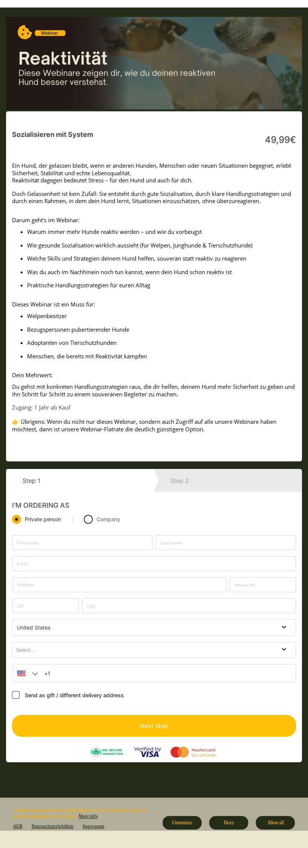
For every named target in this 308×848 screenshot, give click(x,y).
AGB (18, 826)
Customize (182, 822)
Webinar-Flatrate (102, 429)
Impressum (93, 826)
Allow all (275, 822)
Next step (154, 726)
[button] (25, 673)
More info (88, 816)
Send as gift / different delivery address (74, 695)
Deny (229, 822)
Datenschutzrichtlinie (53, 826)
